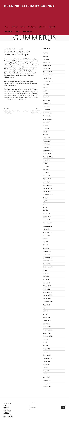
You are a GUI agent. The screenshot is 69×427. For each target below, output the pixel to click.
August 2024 (46, 122)
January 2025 (46, 106)
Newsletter (8, 31)
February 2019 (47, 320)
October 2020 (47, 264)
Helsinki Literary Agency (29, 6)
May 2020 (46, 276)
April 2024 (46, 135)
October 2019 (47, 298)
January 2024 (46, 144)
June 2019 (46, 311)
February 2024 (47, 141)
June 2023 (46, 166)
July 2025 (45, 87)
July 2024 (45, 125)
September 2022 (47, 194)
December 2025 (47, 72)
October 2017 (46, 361)
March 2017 (46, 377)
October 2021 (46, 229)
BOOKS (6, 409)
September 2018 (47, 336)
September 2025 (47, 81)
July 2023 (45, 163)
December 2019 (47, 292)
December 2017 (47, 355)
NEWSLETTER (8, 414)
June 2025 (46, 90)
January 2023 (46, 182)
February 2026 (47, 65)
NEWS (5, 405)
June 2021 (46, 238)
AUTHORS (6, 407)
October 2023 (47, 153)
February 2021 (47, 251)
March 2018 (46, 349)
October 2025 (47, 78)
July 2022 (45, 201)
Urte (21, 49)
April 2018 (46, 345)
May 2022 (45, 207)
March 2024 (46, 138)
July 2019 (45, 308)
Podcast (52, 27)
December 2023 (47, 147)
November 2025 (47, 75)
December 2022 (47, 185)
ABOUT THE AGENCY (9, 416)
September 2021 (47, 232)
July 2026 (45, 53)
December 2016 (47, 386)
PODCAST (6, 413)
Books (23, 27)
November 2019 (47, 295)
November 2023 (47, 150)
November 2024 (47, 112)
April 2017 (45, 374)
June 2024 (46, 128)
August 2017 (46, 364)
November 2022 (47, 188)
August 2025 (46, 84)
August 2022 (46, 197)
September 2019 (47, 301)
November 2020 (47, 260)
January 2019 (46, 323)
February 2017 (47, 380)
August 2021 (46, 235)
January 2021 (46, 254)
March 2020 (46, 282)
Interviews (42, 27)
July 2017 (45, 367)
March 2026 (46, 62)
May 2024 (46, 131)
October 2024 (47, 116)
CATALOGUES (7, 411)
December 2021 (47, 223)
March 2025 (46, 100)
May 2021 (45, 242)
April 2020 (46, 279)
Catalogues (32, 27)
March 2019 (46, 317)
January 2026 (46, 68)
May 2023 (46, 169)
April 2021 (45, 245)
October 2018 (47, 333)
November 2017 (47, 358)
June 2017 (46, 371)
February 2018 (47, 352)
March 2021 (46, 248)
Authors (14, 27)
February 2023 (47, 179)
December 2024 (47, 109)
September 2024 (47, 119)
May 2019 (45, 314)
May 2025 (46, 94)
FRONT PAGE (7, 403)
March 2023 (46, 175)
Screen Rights (27, 31)
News (6, 27)
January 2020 (46, 289)
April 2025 (46, 97)
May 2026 (46, 56)
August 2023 (46, 160)
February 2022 (47, 216)
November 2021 (47, 226)
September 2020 (47, 267)
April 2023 (46, 172)
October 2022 (47, 191)
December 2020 (47, 257)
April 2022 (46, 210)
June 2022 (46, 204)
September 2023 (47, 157)
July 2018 (45, 339)
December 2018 (47, 326)
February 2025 (47, 103)
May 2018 (45, 342)
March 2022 (46, 213)
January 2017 (46, 383)
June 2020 (46, 273)
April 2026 (46, 59)
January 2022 (46, 219)
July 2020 (45, 270)
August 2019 (46, 305)
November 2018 (47, 330)
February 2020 (47, 286)
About (17, 31)
